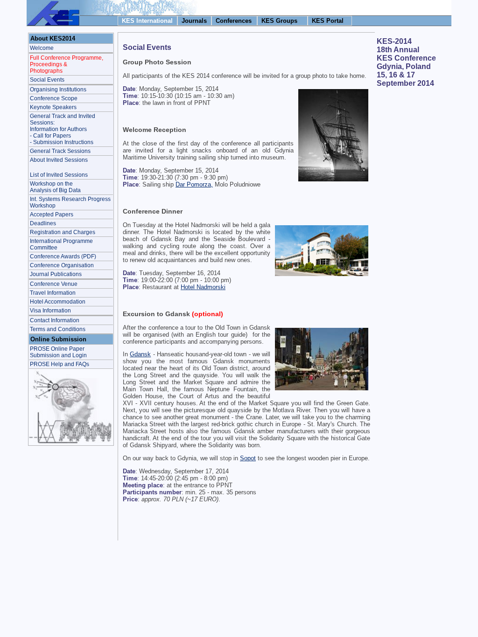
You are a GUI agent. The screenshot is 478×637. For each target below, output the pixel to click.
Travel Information (53, 293)
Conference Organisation (62, 265)
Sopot (248, 458)
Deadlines (43, 223)
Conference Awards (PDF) (63, 256)
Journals (194, 20)
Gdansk (140, 354)
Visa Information (50, 310)
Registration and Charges (62, 232)
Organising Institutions (58, 89)
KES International (147, 20)
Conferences (234, 20)
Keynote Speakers (53, 107)
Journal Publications (56, 274)
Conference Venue (53, 284)
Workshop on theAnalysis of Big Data (55, 187)
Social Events (47, 79)
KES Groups (279, 20)
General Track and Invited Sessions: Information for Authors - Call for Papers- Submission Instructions (62, 129)
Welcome (42, 48)
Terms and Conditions (57, 329)
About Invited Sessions (59, 160)
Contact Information (54, 320)
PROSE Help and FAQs (59, 364)
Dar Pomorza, (194, 184)
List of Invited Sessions (59, 175)
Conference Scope (53, 98)
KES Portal (328, 20)
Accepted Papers (51, 214)
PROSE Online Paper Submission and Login (58, 352)
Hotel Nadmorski (203, 287)
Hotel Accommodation (57, 301)
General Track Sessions (60, 151)
